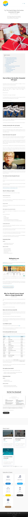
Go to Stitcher (20, 495)
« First (7, 466)
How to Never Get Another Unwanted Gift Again (10, 57)
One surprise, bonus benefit (9, 70)
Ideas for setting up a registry (9, 62)
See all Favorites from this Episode (8, 286)
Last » (21, 466)
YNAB (19, 325)
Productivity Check (8, 63)
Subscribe (8, 483)
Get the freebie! (6, 412)
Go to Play (8, 495)
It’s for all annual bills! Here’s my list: (10, 69)
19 (14, 466)
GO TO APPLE (20, 483)
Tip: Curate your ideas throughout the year (11, 61)
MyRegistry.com (7, 64)
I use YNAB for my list (9, 68)
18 (13, 466)
